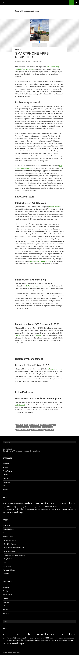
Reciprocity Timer (55, 369)
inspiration (36, 507)
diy (4, 507)
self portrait (47, 509)
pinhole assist (35, 427)
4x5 (4, 504)
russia (42, 509)
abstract (8, 503)
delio (74, 503)
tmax (65, 509)
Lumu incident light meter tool (40, 261)
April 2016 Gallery (8, 529)
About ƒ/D (6, 525)
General (18, 50)
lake (51, 507)
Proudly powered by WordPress (11, 652)
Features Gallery (8, 536)
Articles (5, 467)
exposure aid (34, 424)
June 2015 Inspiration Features (14, 548)
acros (13, 504)
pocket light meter (23, 429)
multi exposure (70, 507)
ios (55, 424)
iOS (17, 405)
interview (42, 507)
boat (50, 503)
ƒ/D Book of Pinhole (12, 451)
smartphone (49, 429)
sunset (57, 509)
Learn (4, 562)
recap (38, 509)
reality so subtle (32, 509)
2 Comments (37, 61)
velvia (4, 512)
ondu (5, 509)
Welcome (6, 574)
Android (22, 405)
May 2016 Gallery (9, 559)
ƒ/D (4, 2)
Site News (6, 486)
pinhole (23, 509)
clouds (64, 504)
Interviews (6, 482)
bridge (53, 504)
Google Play (37, 335)
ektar (7, 507)
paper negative (13, 509)
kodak (47, 507)
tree (69, 509)
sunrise (52, 509)
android (19, 424)
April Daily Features (10, 540)
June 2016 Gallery (10, 551)
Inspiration (6, 478)
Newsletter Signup (9, 570)
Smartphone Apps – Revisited (33, 55)
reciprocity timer (37, 429)
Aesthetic (6, 463)
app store (19, 335)
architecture (19, 504)
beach (25, 504)
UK (75, 509)
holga (23, 507)
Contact (5, 533)
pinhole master (48, 427)
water (8, 512)
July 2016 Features (10, 544)
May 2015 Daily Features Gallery (14, 555)
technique (61, 509)
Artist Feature (7, 471)
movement (62, 507)
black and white (38, 503)
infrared (31, 507)
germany (19, 507)
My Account (7, 566)
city (60, 503)
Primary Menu (76, 2)
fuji (14, 507)
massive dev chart (22, 427)
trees (72, 509)
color (69, 503)
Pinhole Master (54, 206)
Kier (28, 61)
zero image (18, 512)
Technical (6, 489)
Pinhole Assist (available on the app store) (37, 286)
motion (55, 507)
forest (11, 507)
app (26, 424)
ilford (26, 507)
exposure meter (46, 424)
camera (57, 503)
